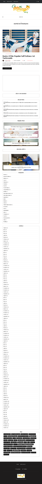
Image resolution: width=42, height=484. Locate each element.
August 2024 (6, 273)
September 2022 (6, 316)
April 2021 (5, 348)
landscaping (29, 448)
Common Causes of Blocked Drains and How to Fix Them (21, 167)
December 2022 (6, 310)
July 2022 (5, 320)
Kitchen (5, 200)
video (4, 219)
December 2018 (6, 401)
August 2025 (6, 250)
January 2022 (6, 331)
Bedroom (5, 436)
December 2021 (6, 333)
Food (4, 185)
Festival (5, 183)
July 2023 (5, 297)
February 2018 (6, 420)
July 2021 (5, 342)
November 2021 (6, 335)
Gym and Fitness (9, 53)
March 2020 (6, 372)
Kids (4, 199)
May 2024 (5, 278)
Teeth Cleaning (33, 452)
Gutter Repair (32, 442)
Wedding (5, 221)
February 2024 (6, 284)
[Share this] (27, 60)
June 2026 (5, 231)
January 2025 (6, 263)
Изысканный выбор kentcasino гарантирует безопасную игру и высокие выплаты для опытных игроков (21, 110)
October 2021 (6, 337)
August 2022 (6, 318)
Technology (6, 214)
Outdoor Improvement (7, 204)
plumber (16, 450)
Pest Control (9, 450)
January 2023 (6, 308)
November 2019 (6, 380)
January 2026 (6, 241)
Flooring (20, 442)
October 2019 (6, 382)
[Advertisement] (21, 83)
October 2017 (6, 427)
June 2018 (5, 412)
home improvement (26, 444)
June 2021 (5, 344)
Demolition (11, 440)
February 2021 (6, 352)
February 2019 (6, 397)
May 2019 (5, 391)
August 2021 (6, 340)
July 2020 (5, 365)
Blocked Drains (12, 436)
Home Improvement (21, 168)
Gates (28, 442)
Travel (5, 216)
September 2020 (6, 361)
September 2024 (6, 271)
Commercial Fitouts (7, 438)
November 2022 (6, 312)
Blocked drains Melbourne (23, 436)
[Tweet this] (29, 60)
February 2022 (6, 329)
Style (4, 212)
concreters (19, 438)
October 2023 (6, 291)
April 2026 (5, 235)
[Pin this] (32, 60)
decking (5, 440)
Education (5, 182)
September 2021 (6, 339)
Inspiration (5, 197)
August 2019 (6, 386)
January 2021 (6, 354)
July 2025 (5, 252)
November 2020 (6, 357)
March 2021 (5, 350)
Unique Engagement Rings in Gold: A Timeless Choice (21, 143)
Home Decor (15, 444)
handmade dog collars (8, 444)
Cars (4, 180)
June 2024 (5, 276)
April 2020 (5, 371)
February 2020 (6, 374)
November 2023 (6, 290)
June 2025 (5, 254)
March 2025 (6, 259)
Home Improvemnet (7, 195)
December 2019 (6, 378)
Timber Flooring (6, 454)
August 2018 (6, 408)
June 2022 (5, 322)
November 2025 (6, 244)
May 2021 (5, 346)
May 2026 (5, 233)
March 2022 (6, 327)
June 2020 (5, 367)
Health (5, 191)
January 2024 (6, 286)
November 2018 (6, 403)
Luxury (5, 202)
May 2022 (5, 323)
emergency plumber (30, 440)
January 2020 (6, 376)
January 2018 (6, 421)
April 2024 (5, 280)
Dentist (15, 440)
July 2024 (5, 274)
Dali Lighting (33, 438)
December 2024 (6, 265)
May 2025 (5, 256)
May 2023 (5, 301)
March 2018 (6, 418)
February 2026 (6, 239)
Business (21, 127)
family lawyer (13, 442)
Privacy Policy (9, 1)
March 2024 (6, 282)
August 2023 (6, 295)
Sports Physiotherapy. (26, 452)
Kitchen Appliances (6, 448)
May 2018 (5, 414)
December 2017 (6, 423)
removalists (29, 450)
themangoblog (8, 60)
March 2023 (6, 305)
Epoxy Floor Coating (7, 442)
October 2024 (6, 269)
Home (4, 1)
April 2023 (5, 303)
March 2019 (6, 395)
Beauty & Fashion (21, 144)
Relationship (6, 210)
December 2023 (6, 288)
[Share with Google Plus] (30, 60)
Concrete (14, 438)
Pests (4, 208)
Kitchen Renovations (21, 448)
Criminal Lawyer (26, 438)
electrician (21, 440)
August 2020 (6, 363)
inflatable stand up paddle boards (20, 446)
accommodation (7, 434)
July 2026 (5, 229)
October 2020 (6, 359)
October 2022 (6, 314)
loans (34, 448)
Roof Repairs (7, 452)
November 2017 (6, 425)
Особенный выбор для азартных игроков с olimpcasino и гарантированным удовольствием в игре (20, 103)
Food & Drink (6, 187)
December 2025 (6, 242)
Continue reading (7, 68)
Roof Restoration (15, 452)
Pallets (5, 450)
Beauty (5, 174)
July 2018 (5, 410)
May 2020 (5, 369)
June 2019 (5, 389)
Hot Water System (8, 446)
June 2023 (5, 299)
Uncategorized (6, 217)
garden (25, 442)
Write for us (16, 1)
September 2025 (6, 248)
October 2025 (6, 246)
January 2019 (6, 399)
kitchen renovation (13, 448)
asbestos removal (24, 434)
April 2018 (5, 416)
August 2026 (6, 227)
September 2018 (6, 406)
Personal (5, 206)
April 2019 (5, 393)
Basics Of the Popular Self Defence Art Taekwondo (19, 57)
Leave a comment (17, 60)
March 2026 (6, 237)
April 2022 (5, 325)
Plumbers (23, 450)
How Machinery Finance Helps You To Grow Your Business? (21, 126)
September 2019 (6, 384)
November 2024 (6, 267)
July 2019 (5, 388)
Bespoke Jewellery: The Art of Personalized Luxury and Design (21, 134)
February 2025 (6, 261)
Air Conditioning (16, 434)
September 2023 (6, 293)
